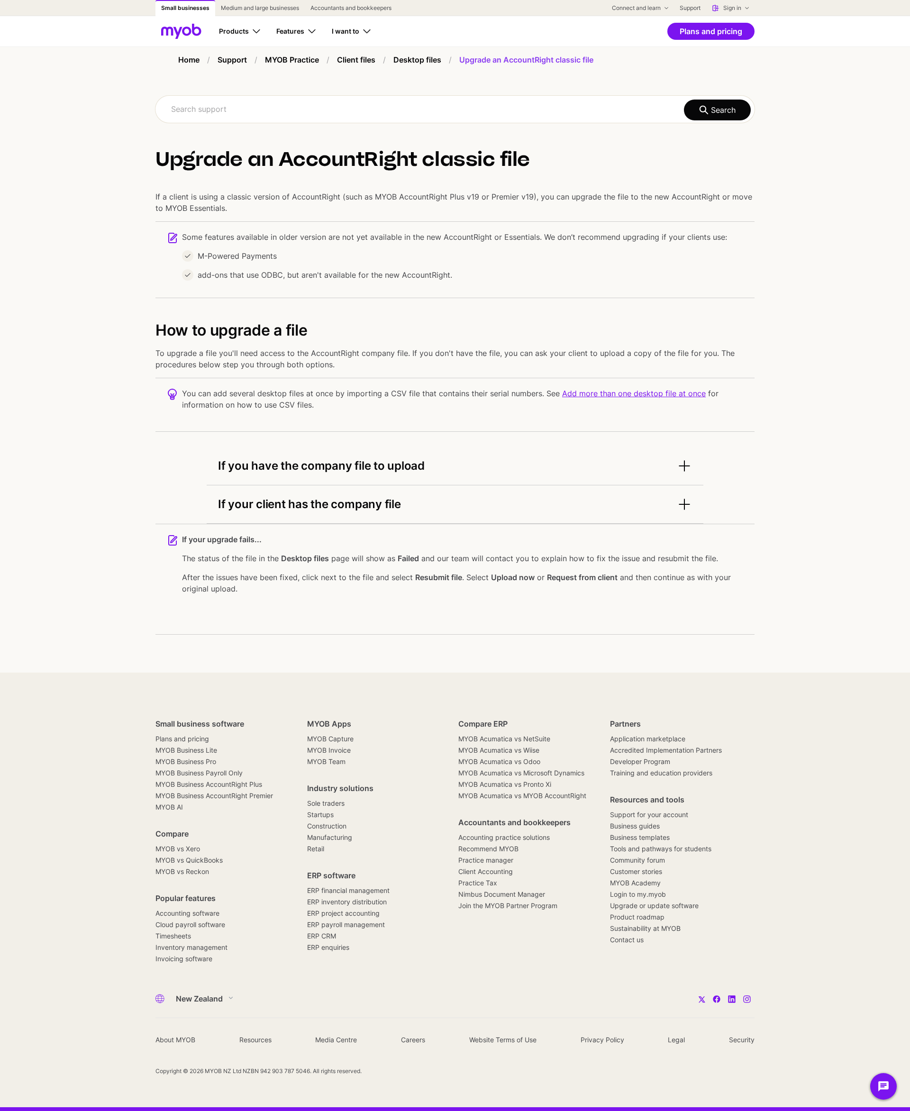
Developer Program (640, 761)
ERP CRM (321, 936)
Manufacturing (329, 837)
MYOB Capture (330, 739)
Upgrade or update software (654, 906)
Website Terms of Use (503, 1040)
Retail (315, 849)
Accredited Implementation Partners (666, 750)
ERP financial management (348, 890)
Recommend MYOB (488, 849)
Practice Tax (477, 883)
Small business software (199, 724)
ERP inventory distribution (347, 902)
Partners (625, 724)
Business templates (640, 837)
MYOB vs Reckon (182, 871)
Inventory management (191, 947)
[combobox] (455, 109)
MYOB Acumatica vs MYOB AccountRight (522, 796)
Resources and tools (647, 799)
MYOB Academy (635, 883)
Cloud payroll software (190, 924)
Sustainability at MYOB (645, 928)
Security (742, 1040)
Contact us (627, 940)
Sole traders (326, 803)
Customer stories (636, 871)
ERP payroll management (346, 924)
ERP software (331, 875)
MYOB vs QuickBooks (189, 860)
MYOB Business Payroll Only (199, 773)
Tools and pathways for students (660, 849)
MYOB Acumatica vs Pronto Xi (504, 784)
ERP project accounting (343, 913)
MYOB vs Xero (177, 849)
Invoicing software (183, 959)
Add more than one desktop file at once (634, 393)
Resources (255, 1040)
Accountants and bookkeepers (514, 822)
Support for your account (649, 814)
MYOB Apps (329, 724)
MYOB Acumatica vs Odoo (499, 761)
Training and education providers (661, 773)
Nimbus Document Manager (501, 894)
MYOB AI (169, 807)
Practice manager (485, 860)
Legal (676, 1040)
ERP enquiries (328, 947)
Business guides (635, 826)
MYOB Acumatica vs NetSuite (504, 739)
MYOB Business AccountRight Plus (208, 784)
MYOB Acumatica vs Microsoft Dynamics (521, 773)
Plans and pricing (182, 739)
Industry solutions (340, 788)
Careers (413, 1040)
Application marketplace (647, 739)
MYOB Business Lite (186, 750)
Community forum (637, 860)
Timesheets (173, 936)
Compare (172, 833)
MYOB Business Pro (185, 761)
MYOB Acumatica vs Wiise (498, 750)
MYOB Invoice (329, 750)
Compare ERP (483, 724)
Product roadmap (637, 917)
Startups (320, 814)
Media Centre (336, 1040)
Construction (326, 826)
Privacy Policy (602, 1040)
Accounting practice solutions (504, 837)
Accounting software (187, 913)
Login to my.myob (638, 894)
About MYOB (175, 1040)
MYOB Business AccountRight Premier (214, 796)
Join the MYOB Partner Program (507, 906)
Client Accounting (485, 871)
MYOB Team (326, 761)
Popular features (185, 898)
